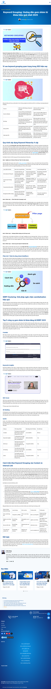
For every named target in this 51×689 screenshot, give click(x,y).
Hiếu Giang (23, 19)
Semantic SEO (7, 9)
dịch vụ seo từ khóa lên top (27, 544)
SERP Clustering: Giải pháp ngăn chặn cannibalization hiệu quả (15, 603)
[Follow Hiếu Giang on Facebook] (7, 561)
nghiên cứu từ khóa (22, 163)
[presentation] (8, 575)
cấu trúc (35, 491)
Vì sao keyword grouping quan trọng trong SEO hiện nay (13, 600)
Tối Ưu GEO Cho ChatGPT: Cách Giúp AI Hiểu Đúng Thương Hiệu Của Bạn (42, 583)
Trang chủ (3, 9)
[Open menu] (50, 2)
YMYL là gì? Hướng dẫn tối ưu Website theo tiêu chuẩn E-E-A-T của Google (8, 583)
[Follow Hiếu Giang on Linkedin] (13, 561)
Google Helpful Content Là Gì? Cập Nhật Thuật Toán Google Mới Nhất (25, 583)
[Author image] (19, 19)
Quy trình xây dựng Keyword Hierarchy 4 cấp (11, 601)
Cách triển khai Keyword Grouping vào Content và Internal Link (15, 605)
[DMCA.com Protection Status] (25, 637)
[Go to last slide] (3, 581)
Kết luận (5, 606)
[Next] (48, 581)
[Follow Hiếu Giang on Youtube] (11, 561)
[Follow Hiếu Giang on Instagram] (9, 561)
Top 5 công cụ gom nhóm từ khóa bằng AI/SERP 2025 (13, 604)
